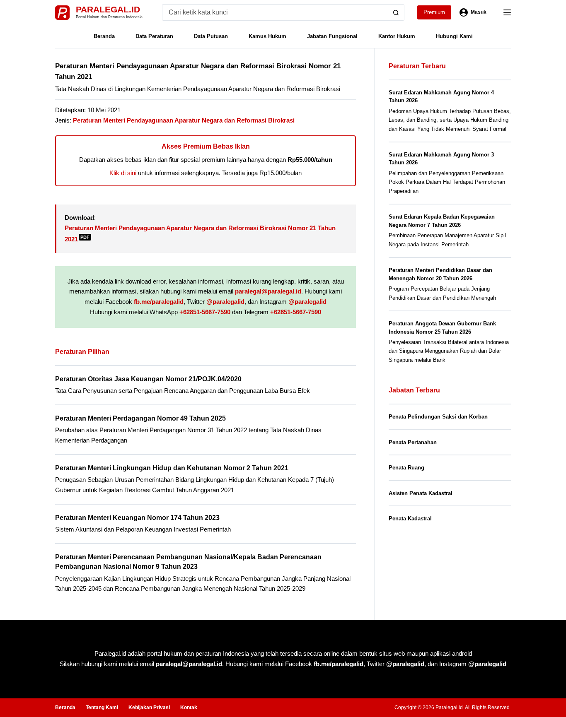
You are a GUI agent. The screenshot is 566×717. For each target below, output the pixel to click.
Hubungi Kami (454, 36)
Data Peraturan (154, 36)
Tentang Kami (102, 707)
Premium (434, 12)
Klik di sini (122, 172)
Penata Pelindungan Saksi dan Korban (438, 417)
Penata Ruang (406, 467)
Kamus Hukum (267, 36)
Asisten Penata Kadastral (420, 493)
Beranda (104, 36)
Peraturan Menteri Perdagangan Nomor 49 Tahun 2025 (140, 418)
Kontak (188, 707)
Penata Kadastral (410, 518)
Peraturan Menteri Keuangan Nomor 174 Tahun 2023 (137, 517)
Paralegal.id (108, 9)
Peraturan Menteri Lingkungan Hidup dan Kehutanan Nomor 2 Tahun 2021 (171, 468)
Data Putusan (211, 36)
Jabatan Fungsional (332, 36)
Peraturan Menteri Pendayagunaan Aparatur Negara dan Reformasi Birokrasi (184, 120)
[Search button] (396, 12)
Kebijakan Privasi (149, 707)
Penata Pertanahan (413, 442)
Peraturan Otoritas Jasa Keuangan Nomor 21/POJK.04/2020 (148, 379)
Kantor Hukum (396, 36)
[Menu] (507, 12)
